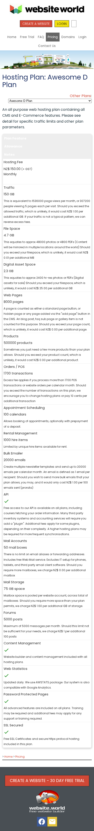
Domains (68, 37)
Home (11, 37)
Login (82, 37)
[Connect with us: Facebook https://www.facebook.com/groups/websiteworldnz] (42, 822)
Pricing (53, 37)
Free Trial (27, 37)
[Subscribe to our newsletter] (52, 822)
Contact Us (47, 46)
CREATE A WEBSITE (36, 23)
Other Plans (80, 95)
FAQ (41, 37)
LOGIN (62, 23)
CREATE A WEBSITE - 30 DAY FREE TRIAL (47, 780)
